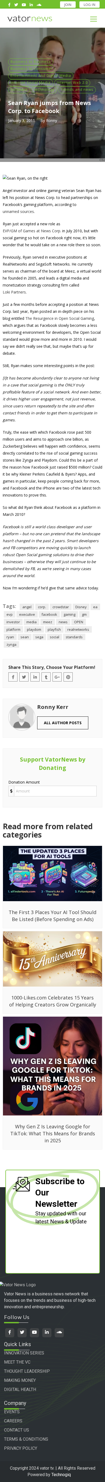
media (31, 621)
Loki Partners (14, 292)
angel (27, 606)
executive (27, 614)
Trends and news (77, 89)
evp (9, 614)
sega (39, 637)
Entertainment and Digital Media (40, 75)
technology (44, 89)
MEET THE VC (17, 1362)
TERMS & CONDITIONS (26, 1439)
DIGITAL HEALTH (20, 1389)
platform (13, 629)
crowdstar (60, 606)
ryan (10, 637)
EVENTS (12, 1411)
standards (74, 637)
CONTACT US (16, 1430)
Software (19, 89)
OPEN (78, 621)
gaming (69, 614)
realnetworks (78, 629)
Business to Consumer (31, 68)
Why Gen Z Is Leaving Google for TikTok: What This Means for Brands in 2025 (52, 1133)
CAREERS (13, 1420)
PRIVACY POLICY (20, 1448)
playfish (54, 629)
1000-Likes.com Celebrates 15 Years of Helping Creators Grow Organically (52, 1001)
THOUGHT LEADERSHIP (27, 1371)
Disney (81, 606)
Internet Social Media (30, 82)
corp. (42, 606)
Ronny (51, 120)
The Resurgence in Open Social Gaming (59, 318)
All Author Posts (63, 722)
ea (95, 606)
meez (47, 621)
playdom (34, 629)
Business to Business (30, 61)
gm (84, 614)
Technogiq (61, 1474)
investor (13, 621)
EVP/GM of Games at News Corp (31, 230)
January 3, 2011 (21, 120)
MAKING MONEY (20, 1380)
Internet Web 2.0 (72, 82)
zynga (11, 644)
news (63, 621)
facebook (49, 614)
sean (24, 637)
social (54, 637)
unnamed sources (18, 211)
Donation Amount (24, 782)
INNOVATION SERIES (24, 1353)
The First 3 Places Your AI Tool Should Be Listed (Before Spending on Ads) (52, 915)
